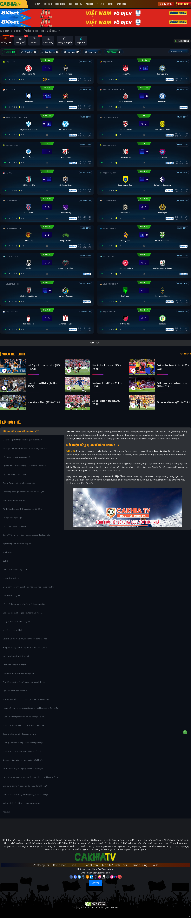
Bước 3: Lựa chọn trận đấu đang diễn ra (19, 734)
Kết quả (78, 3)
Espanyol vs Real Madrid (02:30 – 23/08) (42, 384)
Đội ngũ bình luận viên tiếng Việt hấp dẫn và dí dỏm (24, 466)
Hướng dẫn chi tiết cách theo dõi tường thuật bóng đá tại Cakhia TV (30, 708)
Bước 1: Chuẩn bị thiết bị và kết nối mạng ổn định (23, 717)
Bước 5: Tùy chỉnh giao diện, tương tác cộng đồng (23, 751)
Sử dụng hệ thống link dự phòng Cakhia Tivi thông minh (26, 699)
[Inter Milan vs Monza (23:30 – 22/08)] (13, 402)
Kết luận (6, 812)
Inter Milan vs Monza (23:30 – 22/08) (44, 402)
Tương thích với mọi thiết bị (14, 526)
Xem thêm (95, 343)
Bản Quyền (91, 865)
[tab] (6, 40)
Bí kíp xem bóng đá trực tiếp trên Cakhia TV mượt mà (25, 647)
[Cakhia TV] (10, 4)
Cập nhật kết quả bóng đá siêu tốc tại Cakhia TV (22, 613)
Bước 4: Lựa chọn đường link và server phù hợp (23, 743)
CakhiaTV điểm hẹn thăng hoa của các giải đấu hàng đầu (26, 535)
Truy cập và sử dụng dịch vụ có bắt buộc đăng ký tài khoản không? (30, 777)
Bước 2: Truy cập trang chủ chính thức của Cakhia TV (25, 725)
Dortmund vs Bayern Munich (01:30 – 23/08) (173, 367)
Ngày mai (94, 52)
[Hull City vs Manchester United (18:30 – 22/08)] (13, 367)
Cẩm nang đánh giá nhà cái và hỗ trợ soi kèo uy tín (23, 492)
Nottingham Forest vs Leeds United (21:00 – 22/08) (172, 384)
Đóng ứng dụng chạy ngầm (14, 665)
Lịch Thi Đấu (60, 3)
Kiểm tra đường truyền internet (16, 656)
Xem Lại (37, 3)
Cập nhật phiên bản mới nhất (15, 691)
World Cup (7, 552)
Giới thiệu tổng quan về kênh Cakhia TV (21, 431)
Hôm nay (73, 52)
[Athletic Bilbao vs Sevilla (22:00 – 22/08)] (77, 402)
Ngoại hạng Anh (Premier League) (17, 544)
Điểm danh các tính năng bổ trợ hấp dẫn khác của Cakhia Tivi (28, 587)
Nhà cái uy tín (166, 3)
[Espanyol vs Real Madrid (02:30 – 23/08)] (13, 384)
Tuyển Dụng (121, 3)
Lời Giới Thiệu (12, 422)
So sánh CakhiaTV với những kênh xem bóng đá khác (25, 639)
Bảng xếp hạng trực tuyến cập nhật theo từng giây (24, 604)
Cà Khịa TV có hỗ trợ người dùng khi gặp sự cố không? (25, 795)
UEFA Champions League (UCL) (16, 570)
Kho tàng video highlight (13, 630)
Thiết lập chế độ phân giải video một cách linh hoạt (24, 682)
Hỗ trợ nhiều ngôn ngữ (12, 518)
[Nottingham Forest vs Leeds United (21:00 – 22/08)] (142, 384)
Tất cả (115, 52)
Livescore (89, 3)
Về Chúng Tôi (41, 865)
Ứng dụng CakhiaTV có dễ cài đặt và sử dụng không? (25, 786)
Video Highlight (13, 354)
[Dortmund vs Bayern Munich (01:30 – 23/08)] (142, 367)
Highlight (48, 3)
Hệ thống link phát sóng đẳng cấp (17, 457)
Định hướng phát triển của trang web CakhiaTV (22, 440)
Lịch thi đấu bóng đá (11, 596)
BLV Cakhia (51, 52)
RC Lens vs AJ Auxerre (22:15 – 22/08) (173, 402)
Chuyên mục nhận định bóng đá (16, 621)
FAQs (155, 865)
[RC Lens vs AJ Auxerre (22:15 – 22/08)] (142, 402)
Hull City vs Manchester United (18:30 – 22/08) (44, 367)
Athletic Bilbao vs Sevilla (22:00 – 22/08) (107, 402)
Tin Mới (110, 3)
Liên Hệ (75, 865)
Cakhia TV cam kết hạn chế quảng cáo (19, 483)
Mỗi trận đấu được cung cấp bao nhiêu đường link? (24, 769)
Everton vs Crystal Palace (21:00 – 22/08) (107, 384)
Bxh (70, 3)
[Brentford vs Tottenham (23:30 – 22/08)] (77, 367)
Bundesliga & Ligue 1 (12, 578)
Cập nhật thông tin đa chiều (14, 474)
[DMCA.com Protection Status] (95, 903)
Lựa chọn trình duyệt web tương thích (19, 673)
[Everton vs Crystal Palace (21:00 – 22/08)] (77, 384)
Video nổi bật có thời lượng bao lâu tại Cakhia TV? (23, 803)
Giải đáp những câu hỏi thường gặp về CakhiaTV (23, 760)
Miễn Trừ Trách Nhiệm (115, 865)
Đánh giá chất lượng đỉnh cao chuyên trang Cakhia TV (25, 448)
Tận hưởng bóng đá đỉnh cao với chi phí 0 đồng (22, 509)
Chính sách (59, 865)
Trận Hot (30, 52)
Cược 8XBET (183, 3)
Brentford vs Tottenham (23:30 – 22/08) (107, 367)
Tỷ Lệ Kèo (100, 3)
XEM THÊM (184, 354)
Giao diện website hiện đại (14, 500)
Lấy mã (95, 883)
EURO (6, 561)
